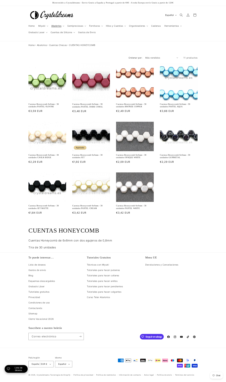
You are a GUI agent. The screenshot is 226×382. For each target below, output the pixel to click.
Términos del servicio (184, 375)
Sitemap (32, 313)
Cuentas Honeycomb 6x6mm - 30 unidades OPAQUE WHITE (131, 156)
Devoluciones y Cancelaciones (161, 264)
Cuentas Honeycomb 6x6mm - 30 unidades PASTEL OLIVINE (43, 105)
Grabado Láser (36, 286)
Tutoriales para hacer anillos (102, 281)
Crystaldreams (43, 375)
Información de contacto (130, 375)
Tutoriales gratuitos (39, 291)
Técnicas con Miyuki (98, 264)
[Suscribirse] (80, 336)
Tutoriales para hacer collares (103, 275)
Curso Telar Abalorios (98, 297)
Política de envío (164, 375)
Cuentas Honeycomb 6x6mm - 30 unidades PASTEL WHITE (131, 206)
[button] (43, 26)
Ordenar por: (135, 57)
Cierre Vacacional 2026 (41, 319)
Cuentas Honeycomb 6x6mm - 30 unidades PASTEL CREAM (87, 206)
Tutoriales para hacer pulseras (103, 270)
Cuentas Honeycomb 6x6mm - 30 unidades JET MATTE (43, 206)
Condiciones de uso (39, 302)
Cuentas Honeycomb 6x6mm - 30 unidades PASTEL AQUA (175, 105)
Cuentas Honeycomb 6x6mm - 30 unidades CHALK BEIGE (43, 156)
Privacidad (34, 297)
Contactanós (35, 308)
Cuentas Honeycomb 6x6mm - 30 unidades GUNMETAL (175, 156)
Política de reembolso (106, 375)
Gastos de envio (37, 270)
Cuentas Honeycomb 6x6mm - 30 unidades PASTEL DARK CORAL (87, 105)
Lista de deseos (37, 264)
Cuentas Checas (58, 45)
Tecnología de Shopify (60, 375)
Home (31, 45)
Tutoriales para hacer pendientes (105, 286)
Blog (30, 275)
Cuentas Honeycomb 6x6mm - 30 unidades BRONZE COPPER (131, 105)
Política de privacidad (83, 375)
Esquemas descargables (41, 281)
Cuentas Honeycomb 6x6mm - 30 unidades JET (87, 156)
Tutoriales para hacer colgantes (104, 291)
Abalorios (42, 45)
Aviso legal (149, 375)
